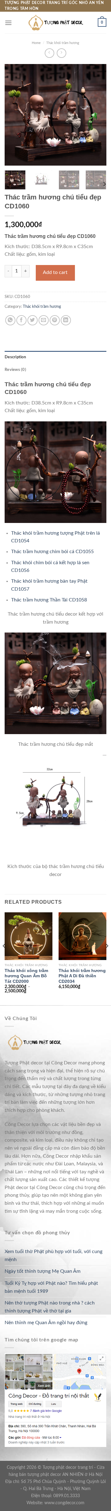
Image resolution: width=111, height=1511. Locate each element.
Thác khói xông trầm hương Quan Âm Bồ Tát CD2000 (26, 976)
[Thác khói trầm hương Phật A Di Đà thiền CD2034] (82, 936)
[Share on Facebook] (21, 320)
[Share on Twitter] (32, 320)
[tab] (55, 357)
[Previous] (14, 115)
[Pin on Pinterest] (55, 320)
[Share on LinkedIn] (66, 320)
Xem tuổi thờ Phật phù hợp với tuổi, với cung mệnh (53, 1255)
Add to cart (55, 272)
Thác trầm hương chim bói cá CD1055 (52, 551)
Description (15, 357)
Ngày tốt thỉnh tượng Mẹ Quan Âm (42, 1271)
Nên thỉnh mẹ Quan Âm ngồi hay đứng (46, 1322)
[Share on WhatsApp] (10, 320)
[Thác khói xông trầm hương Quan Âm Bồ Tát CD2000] (28, 936)
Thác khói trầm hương (62, 43)
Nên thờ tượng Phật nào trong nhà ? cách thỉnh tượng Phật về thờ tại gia (50, 1306)
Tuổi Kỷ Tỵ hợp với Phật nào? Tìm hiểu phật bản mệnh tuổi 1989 (51, 1287)
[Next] (96, 115)
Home (36, 43)
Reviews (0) (15, 370)
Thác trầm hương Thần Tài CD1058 (49, 599)
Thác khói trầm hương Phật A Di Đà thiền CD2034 (82, 976)
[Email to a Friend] (44, 320)
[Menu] (8, 22)
